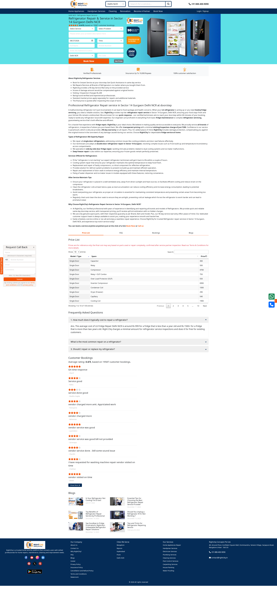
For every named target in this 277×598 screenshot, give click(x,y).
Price (203, 256)
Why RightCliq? (76, 551)
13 (198, 306)
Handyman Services (170, 548)
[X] (34, 563)
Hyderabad (121, 551)
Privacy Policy (76, 564)
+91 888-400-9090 (200, 3)
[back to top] (271, 588)
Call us (141, 226)
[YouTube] (32, 557)
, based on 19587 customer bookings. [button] (97, 25)
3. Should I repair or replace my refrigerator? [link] (93, 349)
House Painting (168, 567)
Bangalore (120, 545)
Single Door (74, 261)
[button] (76, 11)
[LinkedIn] (43, 557)
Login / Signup (203, 11)
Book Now (88, 61)
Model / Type (75, 256)
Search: (171, 252)
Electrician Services (170, 551)
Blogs (73, 558)
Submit (20, 279)
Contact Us (75, 548)
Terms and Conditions (79, 574)
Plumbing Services (169, 555)
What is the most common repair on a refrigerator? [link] (96, 341)
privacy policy (28, 285)
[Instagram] (37, 557)
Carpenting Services (170, 564)
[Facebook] (26, 557)
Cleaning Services (169, 558)
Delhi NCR (120, 558)
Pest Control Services (170, 561)
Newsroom (75, 577)
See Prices (118, 61)
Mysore (119, 548)
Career (73, 561)
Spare (94, 256)
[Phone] (272, 304)
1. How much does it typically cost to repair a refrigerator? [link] (99, 319)
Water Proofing (168, 571)
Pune (119, 555)
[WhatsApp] (272, 296)
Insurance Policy (77, 567)
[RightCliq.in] (78, 4)
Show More (74, 485)
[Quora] (40, 563)
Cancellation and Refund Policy (82, 571)
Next (205, 306)
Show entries (77, 252)
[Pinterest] (29, 563)
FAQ (72, 555)
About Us (74, 545)
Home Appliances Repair (172, 545)
